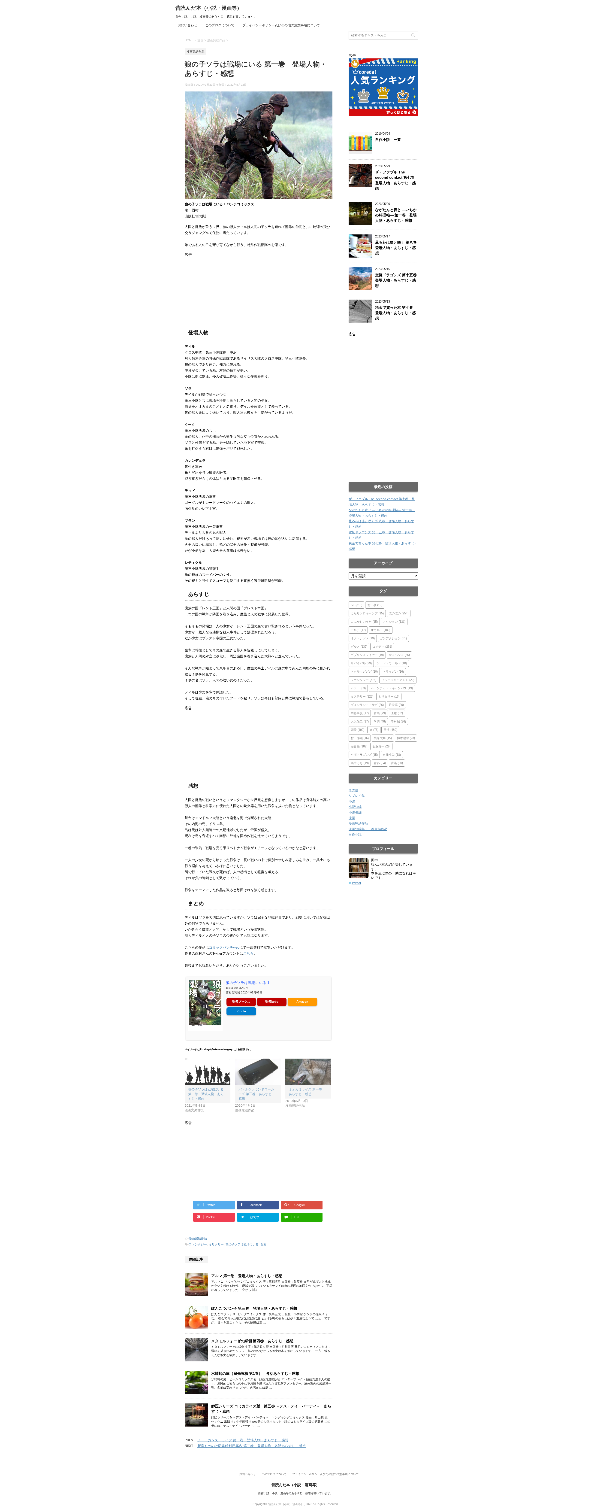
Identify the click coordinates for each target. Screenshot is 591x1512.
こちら (248, 953)
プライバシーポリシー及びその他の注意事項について (281, 25)
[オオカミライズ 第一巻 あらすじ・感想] (308, 1072)
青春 (380, 763)
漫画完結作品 (198, 1238)
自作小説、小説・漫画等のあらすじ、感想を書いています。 (295, 1493)
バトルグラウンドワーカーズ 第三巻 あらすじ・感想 (256, 1093)
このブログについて (219, 25)
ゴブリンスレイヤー (367, 655)
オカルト (380, 630)
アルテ (358, 630)
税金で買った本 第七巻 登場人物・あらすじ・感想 (396, 313)
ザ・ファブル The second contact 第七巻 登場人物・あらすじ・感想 (396, 180)
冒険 (380, 713)
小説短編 (355, 807)
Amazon (302, 1001)
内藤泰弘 (360, 713)
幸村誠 (398, 721)
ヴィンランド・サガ (367, 705)
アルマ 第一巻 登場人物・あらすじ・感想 (246, 1276)
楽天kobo (271, 1001)
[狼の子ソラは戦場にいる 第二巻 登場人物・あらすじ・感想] (207, 1072)
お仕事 (374, 605)
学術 (380, 721)
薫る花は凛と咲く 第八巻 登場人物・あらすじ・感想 (397, 247)
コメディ (382, 646)
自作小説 (392, 754)
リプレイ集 (357, 796)
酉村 (263, 1244)
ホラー (358, 688)
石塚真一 (381, 746)
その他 (353, 790)
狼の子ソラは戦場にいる (242, 1244)
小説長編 (355, 812)
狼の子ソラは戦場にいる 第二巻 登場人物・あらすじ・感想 (206, 1093)
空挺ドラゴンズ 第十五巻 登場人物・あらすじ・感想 (397, 280)
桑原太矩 (383, 738)
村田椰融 (360, 738)
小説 (352, 801)
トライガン (393, 671)
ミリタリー (216, 1244)
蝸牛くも (360, 763)
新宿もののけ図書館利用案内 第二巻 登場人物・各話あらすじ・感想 (251, 1446)
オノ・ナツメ (363, 638)
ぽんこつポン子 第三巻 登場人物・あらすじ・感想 (254, 1308)
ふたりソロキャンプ (367, 613)
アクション (394, 621)
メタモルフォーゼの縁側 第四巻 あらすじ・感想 (252, 1341)
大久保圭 (360, 721)
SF (356, 605)
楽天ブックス (241, 1001)
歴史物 (359, 746)
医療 (397, 713)
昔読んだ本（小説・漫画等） (208, 8)
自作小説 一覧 (388, 140)
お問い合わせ (187, 25)
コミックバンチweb (224, 947)
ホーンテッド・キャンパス (392, 688)
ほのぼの (398, 613)
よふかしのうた (364, 621)
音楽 (397, 763)
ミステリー (362, 696)
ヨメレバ (243, 988)
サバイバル (361, 663)
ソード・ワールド (392, 663)
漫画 (352, 818)
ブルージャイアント (397, 680)
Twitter (356, 883)
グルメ (359, 646)
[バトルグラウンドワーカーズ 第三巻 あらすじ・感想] (258, 1072)
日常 (390, 730)
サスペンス (399, 655)
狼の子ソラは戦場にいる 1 (247, 983)
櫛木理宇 (406, 738)
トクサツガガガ (364, 671)
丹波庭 (396, 705)
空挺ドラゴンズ (364, 754)
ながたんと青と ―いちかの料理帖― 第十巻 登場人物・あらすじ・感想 (396, 215)
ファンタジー (198, 1244)
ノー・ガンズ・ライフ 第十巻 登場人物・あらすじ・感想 (242, 1440)
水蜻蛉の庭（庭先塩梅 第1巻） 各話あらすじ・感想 (255, 1373)
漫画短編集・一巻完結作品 (368, 829)
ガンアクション (393, 638)
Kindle (241, 1011)
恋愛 (357, 730)
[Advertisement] (258, 289)
